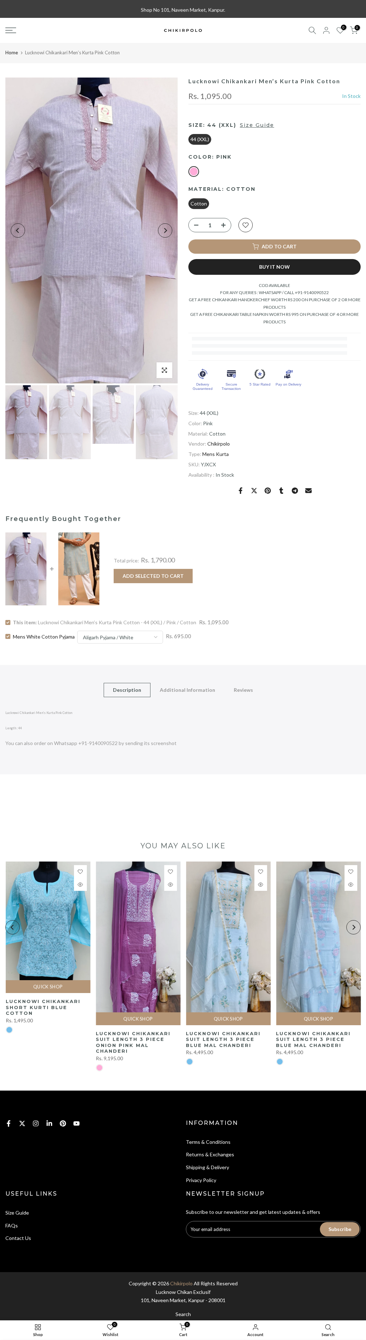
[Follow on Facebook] (8, 1123)
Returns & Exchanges (210, 1154)
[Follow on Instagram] (36, 1123)
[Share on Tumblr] (281, 490)
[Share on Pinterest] (267, 490)
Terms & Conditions (208, 1142)
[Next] (165, 230)
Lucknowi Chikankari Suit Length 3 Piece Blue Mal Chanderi (223, 1039)
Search (183, 1314)
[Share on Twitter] (254, 490)
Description (127, 689)
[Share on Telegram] (295, 490)
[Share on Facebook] (240, 490)
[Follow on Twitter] (22, 1123)
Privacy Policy (201, 1180)
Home (11, 52)
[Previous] (18, 230)
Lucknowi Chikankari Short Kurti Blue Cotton (42, 1007)
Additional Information (187, 689)
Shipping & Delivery (207, 1167)
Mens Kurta (215, 454)
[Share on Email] (308, 490)
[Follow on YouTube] (76, 1123)
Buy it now (274, 267)
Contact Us (18, 1238)
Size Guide (257, 125)
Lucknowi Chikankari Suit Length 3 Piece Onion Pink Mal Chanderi (132, 1042)
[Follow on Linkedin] (49, 1123)
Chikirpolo (218, 444)
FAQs (11, 1225)
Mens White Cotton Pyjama (44, 636)
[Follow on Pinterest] (63, 1123)
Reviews (243, 689)
